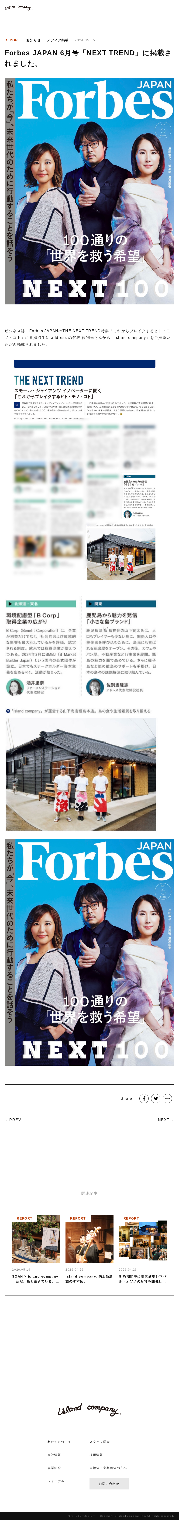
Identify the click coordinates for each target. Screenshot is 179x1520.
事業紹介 (54, 1468)
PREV (15, 1120)
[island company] (18, 7)
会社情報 (54, 1455)
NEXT (164, 1120)
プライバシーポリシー (81, 1516)
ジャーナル (56, 1481)
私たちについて (59, 1442)
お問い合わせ (109, 1484)
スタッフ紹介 (100, 1442)
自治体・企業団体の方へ (108, 1468)
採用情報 (96, 1455)
